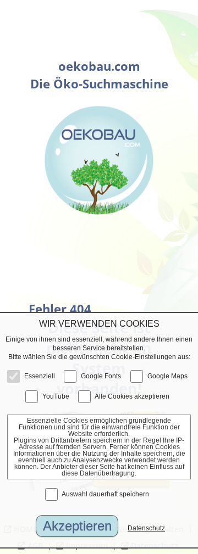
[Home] (99, 160)
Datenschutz (146, 528)
